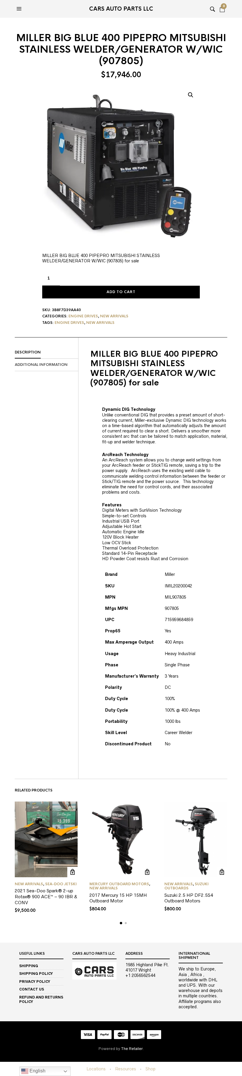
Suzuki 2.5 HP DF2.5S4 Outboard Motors (188, 898)
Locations (96, 1069)
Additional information (41, 364)
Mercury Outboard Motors (119, 884)
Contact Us (31, 989)
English (36, 1070)
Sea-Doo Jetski (61, 884)
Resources (125, 1069)
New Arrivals (114, 316)
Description (28, 352)
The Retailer (132, 1048)
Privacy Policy (34, 981)
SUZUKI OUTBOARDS (186, 886)
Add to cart (121, 292)
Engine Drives (83, 316)
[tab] (46, 352)
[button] (19, 9)
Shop (150, 1069)
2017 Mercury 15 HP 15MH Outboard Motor (118, 898)
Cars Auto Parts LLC (121, 9)
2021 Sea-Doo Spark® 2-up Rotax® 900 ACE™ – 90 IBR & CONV (46, 896)
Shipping (28, 966)
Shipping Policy (36, 973)
